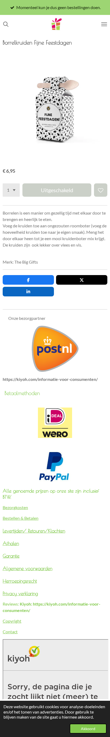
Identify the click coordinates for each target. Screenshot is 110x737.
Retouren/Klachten (46, 531)
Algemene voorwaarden (27, 568)
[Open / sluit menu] (104, 24)
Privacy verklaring (20, 593)
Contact (10, 631)
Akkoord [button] (88, 728)
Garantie (11, 556)
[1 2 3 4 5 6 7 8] (11, 190)
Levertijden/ (15, 531)
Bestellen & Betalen (20, 518)
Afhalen (11, 543)
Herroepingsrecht (20, 581)
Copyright (12, 620)
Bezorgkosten (15, 507)
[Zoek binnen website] (6, 24)
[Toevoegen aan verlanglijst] (100, 190)
